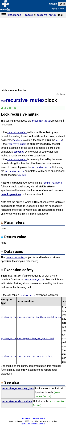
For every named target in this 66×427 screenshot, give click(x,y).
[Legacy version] (57, 9)
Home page (26, 418)
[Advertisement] (33, 246)
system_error (8, 317)
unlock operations (11, 194)
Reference (14, 14)
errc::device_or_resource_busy (35, 356)
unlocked (19, 151)
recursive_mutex (45, 14)
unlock (18, 140)
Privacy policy (39, 418)
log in (62, 3)
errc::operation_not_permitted (35, 338)
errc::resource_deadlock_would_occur (38, 317)
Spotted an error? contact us (33, 424)
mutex (59, 140)
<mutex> (28, 14)
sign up (53, 3)
